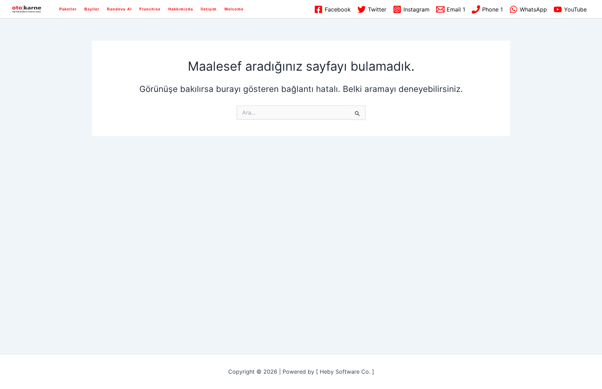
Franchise (150, 9)
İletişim (209, 9)
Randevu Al (119, 9)
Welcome (234, 9)
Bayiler (91, 9)
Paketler (68, 9)
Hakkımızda (180, 9)
